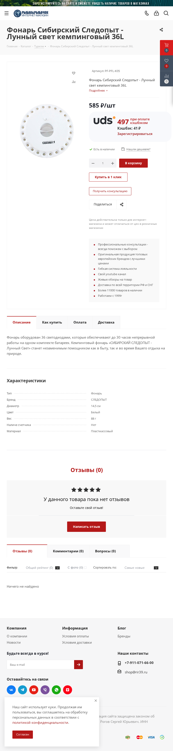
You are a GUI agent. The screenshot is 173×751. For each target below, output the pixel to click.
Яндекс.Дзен (67, 689)
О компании (17, 636)
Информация (75, 628)
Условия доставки (77, 642)
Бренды (124, 636)
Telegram (22, 689)
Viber (45, 689)
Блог (122, 628)
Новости (14, 642)
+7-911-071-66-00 (139, 662)
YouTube (33, 689)
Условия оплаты (75, 636)
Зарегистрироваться (135, 133)
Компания (16, 628)
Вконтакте (11, 689)
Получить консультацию (110, 191)
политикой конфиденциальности (40, 722)
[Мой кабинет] (156, 13)
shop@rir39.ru (136, 672)
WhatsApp (56, 689)
